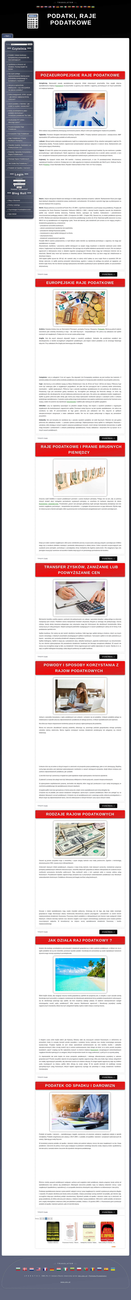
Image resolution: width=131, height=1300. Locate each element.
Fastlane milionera (53, 1242)
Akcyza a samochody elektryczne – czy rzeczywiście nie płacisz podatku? (19, 87)
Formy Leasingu (14, 205)
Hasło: (19, 182)
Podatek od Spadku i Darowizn (19, 168)
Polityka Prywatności (98, 1276)
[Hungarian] (61, 6)
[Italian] (65, 6)
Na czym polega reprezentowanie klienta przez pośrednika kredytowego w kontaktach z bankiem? (19, 77)
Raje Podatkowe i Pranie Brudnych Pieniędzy (17, 139)
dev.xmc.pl (82, 1276)
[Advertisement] (80, 55)
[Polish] (73, 6)
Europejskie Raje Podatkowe (18, 134)
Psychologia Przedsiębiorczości (19, 209)
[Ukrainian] (93, 6)
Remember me (20, 186)
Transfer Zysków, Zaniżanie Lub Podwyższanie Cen (19, 146)
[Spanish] (89, 6)
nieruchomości (71, 402)
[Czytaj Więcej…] (108, 274)
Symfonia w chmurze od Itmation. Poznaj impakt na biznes (17, 67)
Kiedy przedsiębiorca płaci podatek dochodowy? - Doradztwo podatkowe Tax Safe (19, 113)
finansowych (59, 86)
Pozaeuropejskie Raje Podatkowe (16, 128)
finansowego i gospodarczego (48, 504)
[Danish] (42, 6)
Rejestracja (14, 189)
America (46, 164)
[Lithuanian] (69, 6)
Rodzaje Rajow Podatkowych (18, 159)
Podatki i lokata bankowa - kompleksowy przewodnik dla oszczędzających (18, 57)
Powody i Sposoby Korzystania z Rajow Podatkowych (20, 153)
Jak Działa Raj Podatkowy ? (18, 163)
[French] (53, 6)
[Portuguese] (77, 6)
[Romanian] (81, 6)
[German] (57, 6)
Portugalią (101, 329)
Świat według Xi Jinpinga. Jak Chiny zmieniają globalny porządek (107, 1242)
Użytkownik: (19, 179)
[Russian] (85, 6)
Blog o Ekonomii (14, 200)
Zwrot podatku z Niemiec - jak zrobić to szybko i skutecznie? (18, 105)
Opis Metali (12, 214)
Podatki (46, 274)
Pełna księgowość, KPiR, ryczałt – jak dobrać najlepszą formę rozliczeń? (19, 97)
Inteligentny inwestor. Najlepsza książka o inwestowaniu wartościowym (89, 1242)
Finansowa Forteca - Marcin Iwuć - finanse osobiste (71, 1242)
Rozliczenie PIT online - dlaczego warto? (16, 121)
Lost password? (23, 189)
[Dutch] (45, 6)
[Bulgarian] (38, 6)
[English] (49, 6)
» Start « (7, 36)
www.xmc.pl (65, 1282)
